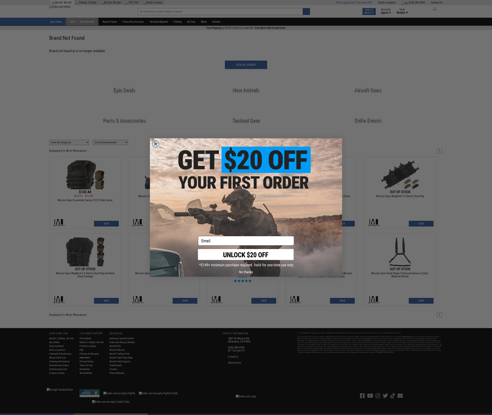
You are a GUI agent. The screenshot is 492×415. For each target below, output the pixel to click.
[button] (246, 258)
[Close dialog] (155, 144)
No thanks (246, 272)
